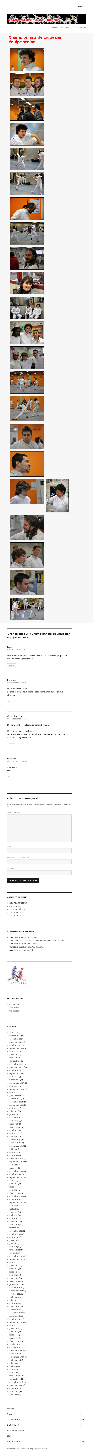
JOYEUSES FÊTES (17, 909)
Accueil (10, 1408)
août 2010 (13, 1325)
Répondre (11, 665)
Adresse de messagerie (19, 857)
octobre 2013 (15, 1234)
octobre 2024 (15, 1070)
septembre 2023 (16, 1083)
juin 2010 (13, 1332)
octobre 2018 (15, 1143)
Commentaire (13, 812)
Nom (10, 846)
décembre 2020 (16, 1117)
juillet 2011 (14, 1297)
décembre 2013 (16, 1231)
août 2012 (13, 1262)
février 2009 (14, 1376)
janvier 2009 (15, 1379)
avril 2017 (13, 1155)
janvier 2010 (14, 1344)
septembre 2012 (16, 1259)
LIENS (10, 1436)
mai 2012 (13, 1272)
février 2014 (14, 1224)
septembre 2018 (16, 1146)
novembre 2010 (16, 1316)
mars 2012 (14, 1278)
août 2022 (13, 1092)
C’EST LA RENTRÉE (18, 903)
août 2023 (13, 1086)
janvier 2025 (15, 1061)
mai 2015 (13, 1187)
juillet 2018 (14, 1149)
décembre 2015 (16, 1171)
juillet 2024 (14, 1080)
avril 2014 (13, 1218)
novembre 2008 (16, 1385)
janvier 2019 (14, 1139)
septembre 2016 (16, 1162)
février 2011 (14, 1306)
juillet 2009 (14, 1360)
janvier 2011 (14, 1309)
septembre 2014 (16, 1202)
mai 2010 (13, 1335)
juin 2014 (13, 1212)
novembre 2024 (16, 1067)
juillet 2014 (14, 1209)
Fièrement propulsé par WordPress (34, 1449)
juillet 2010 (14, 1328)
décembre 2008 (16, 1382)
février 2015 (14, 1193)
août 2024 (13, 1076)
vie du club (14, 1011)
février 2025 (14, 1058)
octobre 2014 (15, 1199)
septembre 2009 (16, 1357)
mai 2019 (13, 1136)
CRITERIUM (14, 906)
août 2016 (13, 1165)
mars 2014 (14, 1221)
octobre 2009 (15, 1354)
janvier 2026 (15, 1036)
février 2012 (14, 1281)
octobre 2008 (15, 1388)
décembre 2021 (16, 1102)
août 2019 (13, 1133)
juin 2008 (13, 1395)
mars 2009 (14, 1372)
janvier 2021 (14, 1114)
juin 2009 (13, 1363)
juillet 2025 (14, 1054)
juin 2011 (13, 1300)
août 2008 (13, 1391)
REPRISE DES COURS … (29, 937)
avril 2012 (13, 1275)
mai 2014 (13, 1215)
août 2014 (13, 1206)
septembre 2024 (16, 1073)
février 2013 (14, 1250)
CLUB (9, 1414)
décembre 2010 (16, 1313)
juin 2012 (13, 1269)
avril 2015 (13, 1190)
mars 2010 (14, 1338)
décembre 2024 (16, 1064)
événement (14, 1004)
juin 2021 (13, 1111)
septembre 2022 (16, 1089)
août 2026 (14, 1032)
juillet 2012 (14, 1265)
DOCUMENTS (13, 1425)
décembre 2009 (16, 1347)
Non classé (14, 1008)
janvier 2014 (14, 1228)
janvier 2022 (15, 1099)
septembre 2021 (16, 1105)
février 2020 (14, 1127)
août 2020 (13, 1121)
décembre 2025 (16, 1039)
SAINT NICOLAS (16, 912)
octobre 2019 (15, 1130)
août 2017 (13, 1152)
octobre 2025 (15, 1045)
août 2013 (13, 1237)
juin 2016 (13, 1168)
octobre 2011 (15, 1294)
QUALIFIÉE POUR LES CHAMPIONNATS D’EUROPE (41, 940)
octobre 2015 (15, 1174)
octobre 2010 (15, 1319)
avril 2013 (13, 1247)
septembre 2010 (16, 1322)
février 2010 (14, 1341)
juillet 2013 (14, 1240)
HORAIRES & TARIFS (16, 1430)
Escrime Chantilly (13, 1449)
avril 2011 (13, 1303)
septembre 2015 (16, 1177)
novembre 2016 (16, 1158)
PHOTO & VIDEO (14, 1441)
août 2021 (13, 1108)
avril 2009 (13, 1369)
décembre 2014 (16, 1196)
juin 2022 (13, 1095)
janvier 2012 (14, 1284)
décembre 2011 (16, 1287)
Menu (81, 7)
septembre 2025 (16, 1048)
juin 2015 (13, 1184)
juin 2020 (13, 1124)
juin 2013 (13, 1243)
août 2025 (13, 1051)
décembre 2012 (16, 1256)
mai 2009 (13, 1366)
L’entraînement (26, 950)
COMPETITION (13, 1419)
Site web (11, 868)
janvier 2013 (14, 1253)
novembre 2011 (16, 1291)
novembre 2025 (16, 1042)
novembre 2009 (16, 1350)
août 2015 (13, 1180)
